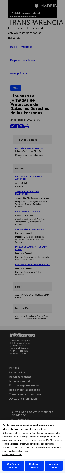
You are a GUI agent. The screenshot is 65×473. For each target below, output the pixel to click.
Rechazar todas (34, 465)
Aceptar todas (53, 465)
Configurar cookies (13, 465)
